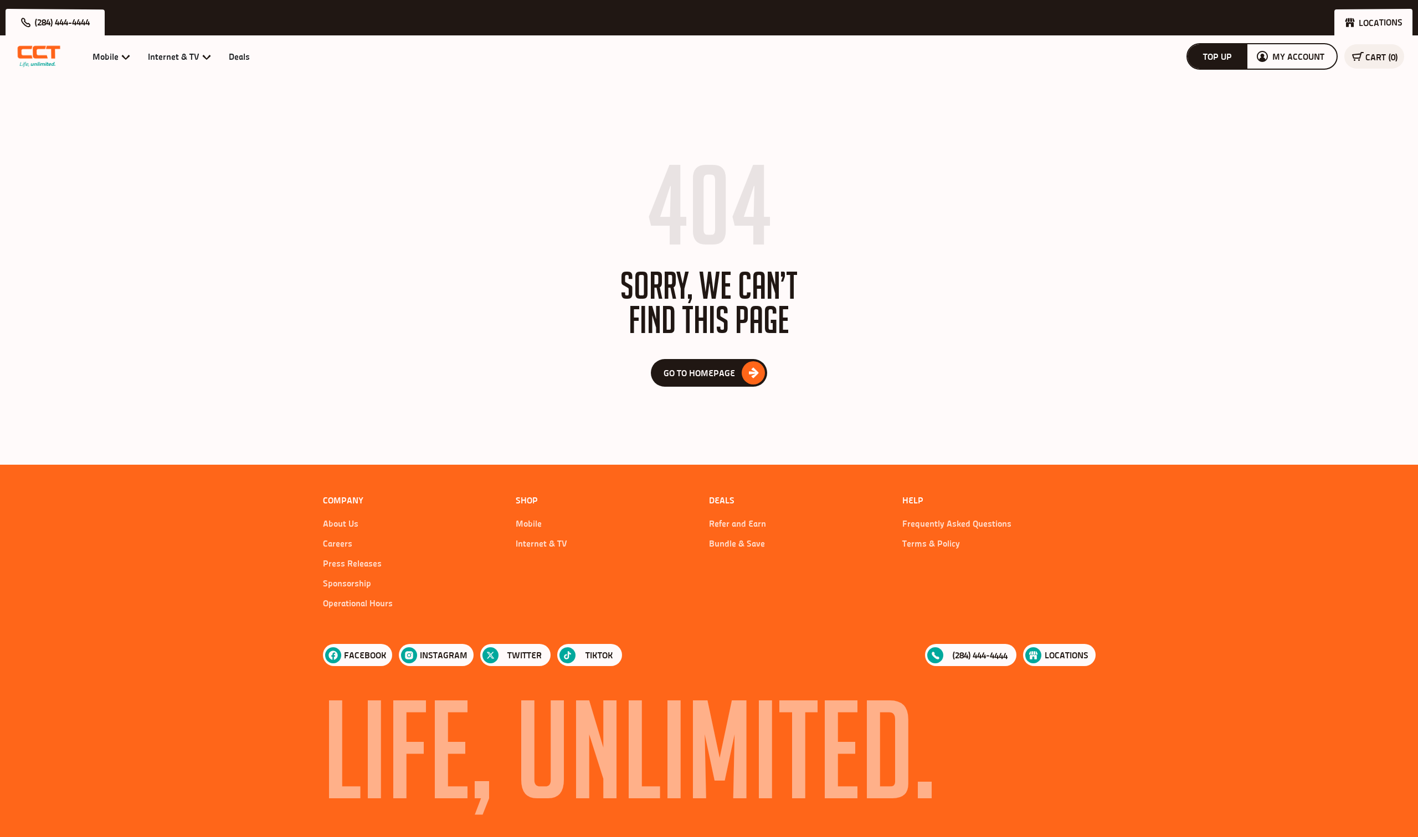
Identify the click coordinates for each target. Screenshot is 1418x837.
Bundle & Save (737, 543)
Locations (1066, 655)
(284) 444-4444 (980, 655)
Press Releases (352, 563)
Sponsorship (347, 583)
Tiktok (599, 655)
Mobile (529, 523)
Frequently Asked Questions (956, 523)
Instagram (443, 655)
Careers (337, 543)
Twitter (524, 655)
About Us (340, 523)
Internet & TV (541, 543)
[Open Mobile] (125, 56)
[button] (55, 22)
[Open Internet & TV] (206, 56)
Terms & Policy (931, 543)
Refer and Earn (737, 523)
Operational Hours (358, 603)
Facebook (365, 655)
